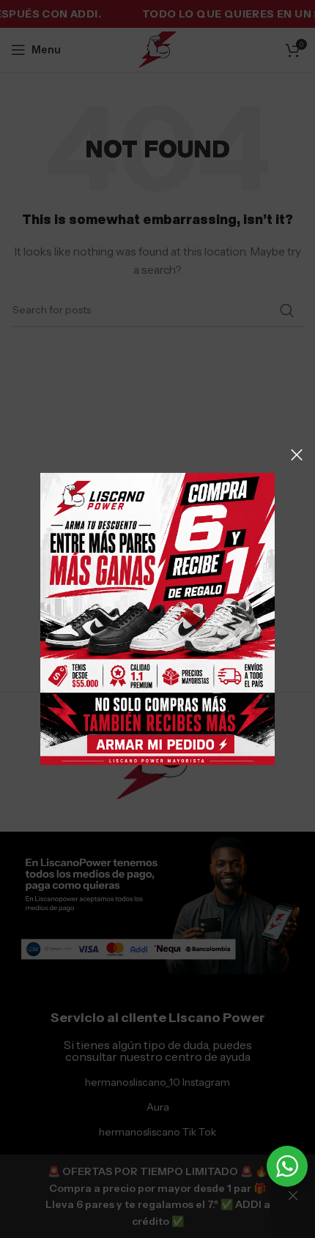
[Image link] (157, 617)
